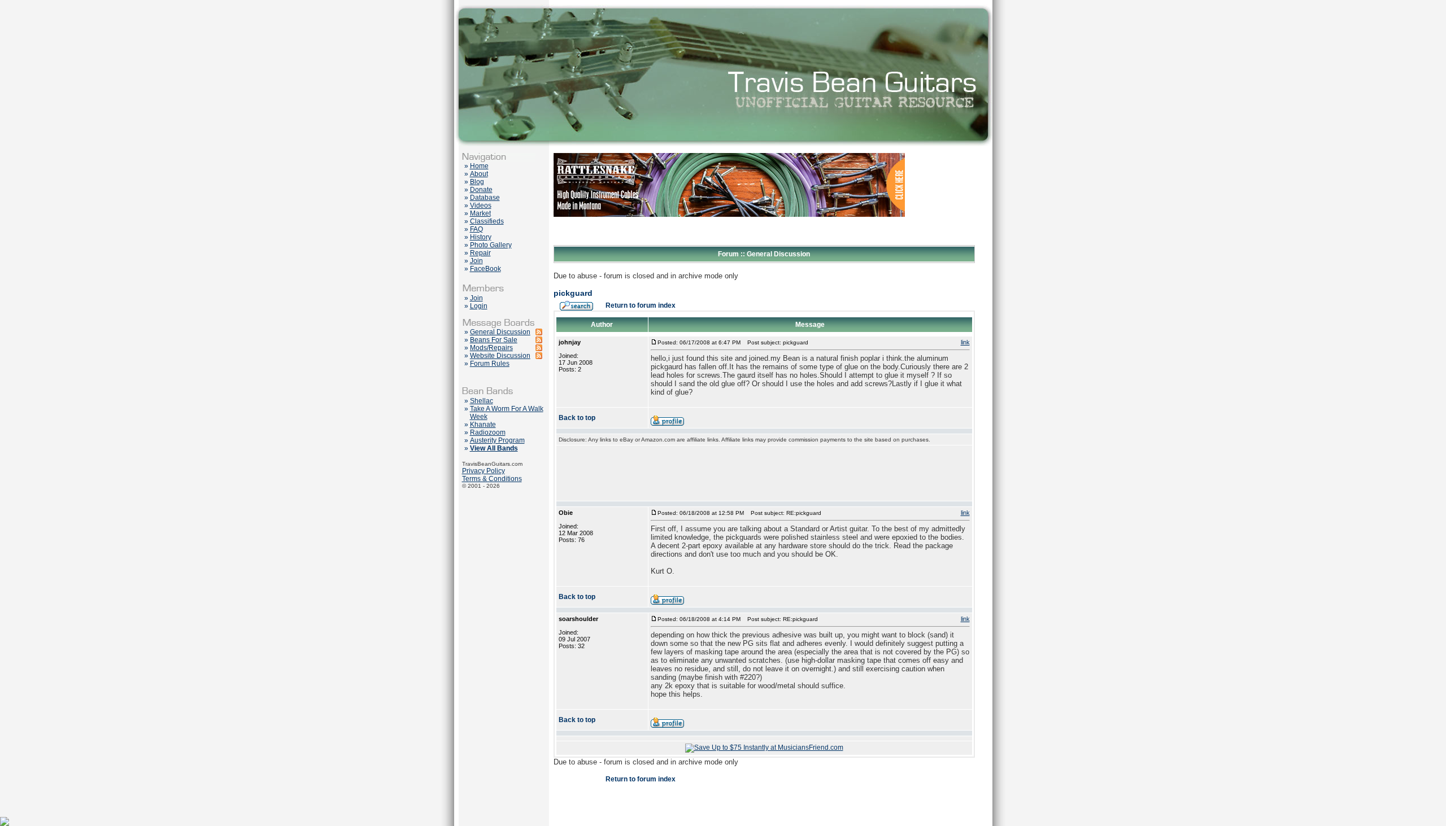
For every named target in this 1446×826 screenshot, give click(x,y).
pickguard (573, 293)
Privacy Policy (483, 471)
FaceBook (485, 269)
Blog (477, 182)
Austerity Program (497, 440)
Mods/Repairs (491, 348)
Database (485, 198)
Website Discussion (500, 356)
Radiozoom (488, 432)
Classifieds (487, 221)
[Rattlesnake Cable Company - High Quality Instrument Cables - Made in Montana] (729, 243)
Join (476, 261)
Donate (481, 190)
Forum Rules (489, 364)
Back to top (577, 418)
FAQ (476, 229)
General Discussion (500, 332)
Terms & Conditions (492, 479)
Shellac (481, 401)
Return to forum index (641, 305)
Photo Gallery (491, 245)
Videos (480, 205)
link (965, 342)
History (480, 237)
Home (479, 166)
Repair (480, 253)
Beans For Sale (493, 340)
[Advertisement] (764, 473)
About (479, 174)
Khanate (483, 425)
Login (478, 306)
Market (480, 213)
